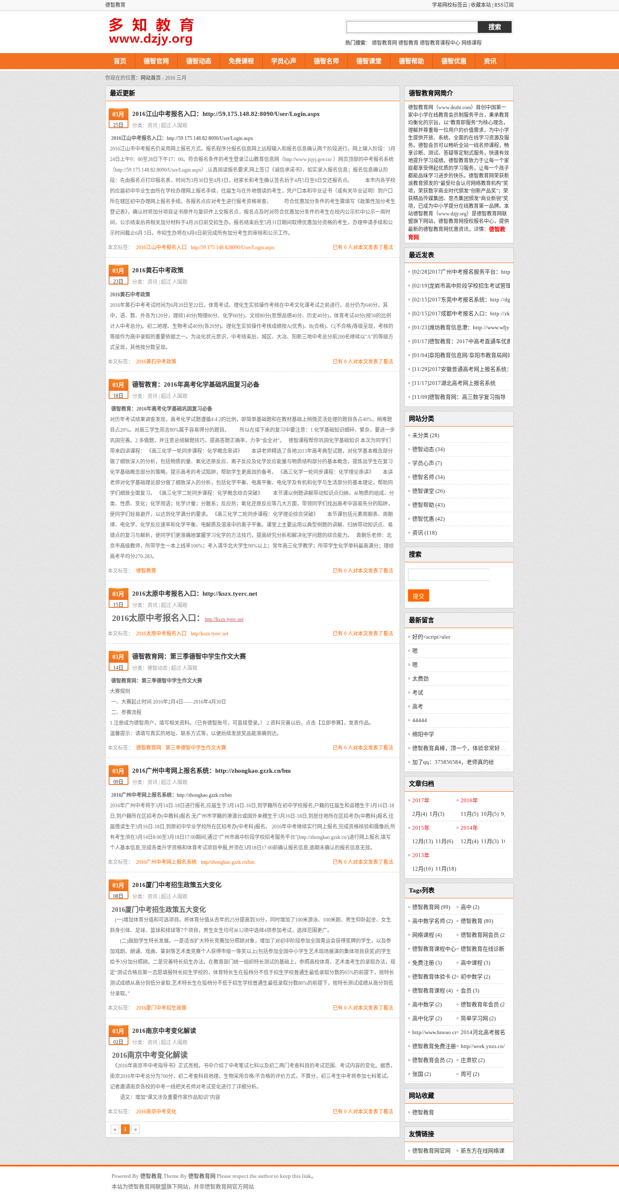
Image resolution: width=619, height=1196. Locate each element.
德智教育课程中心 (440, 43)
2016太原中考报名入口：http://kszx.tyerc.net (194, 593)
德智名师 (326, 61)
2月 (419, 814)
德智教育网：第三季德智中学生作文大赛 (189, 656)
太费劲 (420, 678)
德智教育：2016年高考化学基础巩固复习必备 (195, 384)
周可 (470, 1074)
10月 (490, 814)
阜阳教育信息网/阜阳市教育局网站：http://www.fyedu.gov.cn (493, 355)
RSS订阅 (504, 5)
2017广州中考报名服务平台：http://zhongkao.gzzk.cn (484, 272)
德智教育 (408, 43)
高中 (470, 907)
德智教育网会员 (484, 935)
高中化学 (427, 1018)
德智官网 (156, 61)
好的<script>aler (431, 637)
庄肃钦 (473, 1060)
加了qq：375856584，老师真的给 (453, 762)
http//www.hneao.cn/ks (442, 1032)
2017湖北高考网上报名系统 (454, 383)
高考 (417, 706)
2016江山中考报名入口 (161, 247)
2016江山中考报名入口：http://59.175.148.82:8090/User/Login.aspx (226, 113)
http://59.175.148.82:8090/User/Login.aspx (210, 138)
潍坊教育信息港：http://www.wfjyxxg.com (470, 327)
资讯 (490, 61)
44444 (419, 720)
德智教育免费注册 (438, 1046)
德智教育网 (384, 43)
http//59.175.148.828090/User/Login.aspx (233, 247)
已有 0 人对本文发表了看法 (363, 247)
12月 (422, 841)
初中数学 (475, 976)
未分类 (425, 435)
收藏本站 (481, 5)
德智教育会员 (432, 1060)
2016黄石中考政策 (158, 270)
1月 (437, 814)
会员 (470, 990)
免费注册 (427, 962)
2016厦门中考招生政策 (161, 1008)
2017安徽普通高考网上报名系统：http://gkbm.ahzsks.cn (487, 369)
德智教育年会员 (484, 1004)
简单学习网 (478, 1018)
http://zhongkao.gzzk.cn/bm (204, 795)
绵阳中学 (423, 734)
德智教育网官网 (431, 1151)
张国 (421, 1074)
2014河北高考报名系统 (492, 1032)
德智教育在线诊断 (486, 949)
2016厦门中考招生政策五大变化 (176, 885)
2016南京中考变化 (156, 1112)
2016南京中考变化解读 (164, 1030)
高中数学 (427, 1004)
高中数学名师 (432, 921)
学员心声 (283, 61)
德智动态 (198, 61)
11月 (469, 814)
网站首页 (151, 78)
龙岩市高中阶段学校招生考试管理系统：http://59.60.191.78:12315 (500, 285)
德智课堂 (369, 61)
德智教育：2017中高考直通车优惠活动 (467, 341)
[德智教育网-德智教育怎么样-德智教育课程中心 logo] (151, 32)
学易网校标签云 (449, 5)
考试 (417, 692)
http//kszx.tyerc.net (209, 634)
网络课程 (472, 43)
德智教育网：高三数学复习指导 (459, 397)
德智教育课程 (432, 990)
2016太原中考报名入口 (161, 634)
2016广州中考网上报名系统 (166, 862)
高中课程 (475, 962)
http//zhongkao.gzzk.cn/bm (227, 862)
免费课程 (241, 61)
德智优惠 (454, 61)
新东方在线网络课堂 (485, 1151)
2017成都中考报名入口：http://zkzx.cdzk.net (474, 313)
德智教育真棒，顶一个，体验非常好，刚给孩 (467, 748)
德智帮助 (411, 61)
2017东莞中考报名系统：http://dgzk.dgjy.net (474, 299)
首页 (120, 61)
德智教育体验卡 (435, 976)
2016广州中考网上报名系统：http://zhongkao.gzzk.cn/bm (211, 770)
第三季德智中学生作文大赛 (195, 748)
